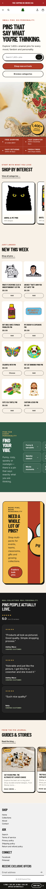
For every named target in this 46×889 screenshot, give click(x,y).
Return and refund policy (12, 846)
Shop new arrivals (23, 66)
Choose (12, 373)
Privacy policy (8, 840)
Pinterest (5, 860)
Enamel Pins (26, 879)
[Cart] (43, 10)
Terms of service (9, 837)
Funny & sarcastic (32, 446)
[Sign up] (41, 872)
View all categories (11, 176)
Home (4, 815)
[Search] (8, 10)
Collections (6, 818)
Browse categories (23, 74)
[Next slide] (43, 3)
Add (12, 296)
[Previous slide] (3, 3)
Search (5, 834)
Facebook (6, 857)
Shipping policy (8, 843)
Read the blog (9, 741)
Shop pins (36, 885)
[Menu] (3, 10)
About (4, 821)
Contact (5, 824)
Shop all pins (8, 256)
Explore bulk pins (15, 572)
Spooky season (32, 457)
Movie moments (32, 468)
